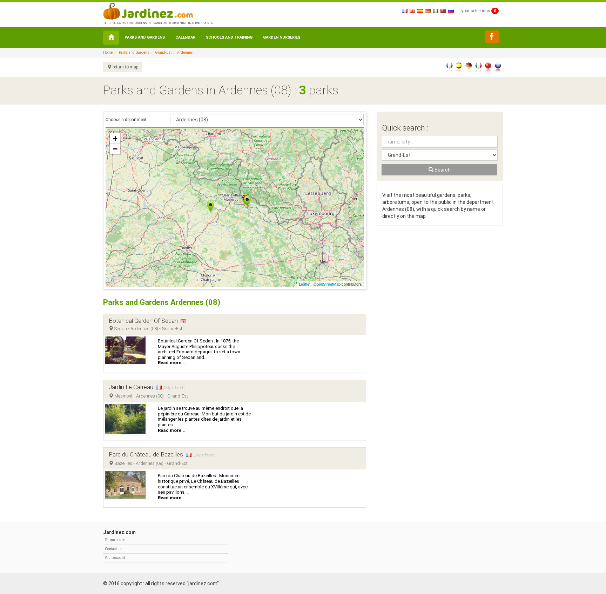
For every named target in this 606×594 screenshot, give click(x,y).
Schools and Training (229, 37)
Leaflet (304, 284)
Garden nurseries (281, 37)
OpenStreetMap (327, 284)
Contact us (113, 549)
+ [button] (115, 138)
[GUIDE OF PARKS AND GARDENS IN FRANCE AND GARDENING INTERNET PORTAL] (158, 10)
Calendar (185, 37)
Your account (115, 558)
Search (442, 170)
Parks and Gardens (144, 37)
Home (108, 52)
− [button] (115, 149)
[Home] (111, 38)
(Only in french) (174, 388)
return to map (125, 67)
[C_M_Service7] (492, 37)
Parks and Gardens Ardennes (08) (161, 302)
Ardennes (185, 52)
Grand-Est (163, 52)
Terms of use (115, 540)
